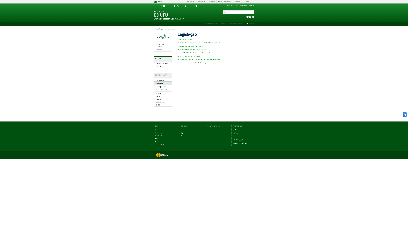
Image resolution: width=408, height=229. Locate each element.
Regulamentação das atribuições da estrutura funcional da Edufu (199, 43)
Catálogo (159, 50)
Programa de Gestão (160, 104)
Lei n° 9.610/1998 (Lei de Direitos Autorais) (192, 49)
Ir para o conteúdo (159, 6)
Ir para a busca (181, 6)
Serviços (223, 24)
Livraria (158, 93)
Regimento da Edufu (184, 39)
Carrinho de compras (211, 24)
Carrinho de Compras (160, 45)
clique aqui (203, 63)
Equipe (158, 96)
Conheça (158, 130)
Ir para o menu (170, 6)
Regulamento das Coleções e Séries (190, 46)
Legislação (171, 29)
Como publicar (161, 87)
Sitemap (251, 6)
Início (165, 29)
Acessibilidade (229, 6)
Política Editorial (161, 90)
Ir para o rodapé (192, 6)
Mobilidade (158, 136)
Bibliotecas (158, 139)
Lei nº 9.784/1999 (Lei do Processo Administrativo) (194, 53)
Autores (158, 67)
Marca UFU (158, 133)
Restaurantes (159, 142)
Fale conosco (250, 24)
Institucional (160, 80)
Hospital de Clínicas (161, 145)
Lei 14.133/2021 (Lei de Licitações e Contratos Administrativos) (199, 59)
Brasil (157, 2)
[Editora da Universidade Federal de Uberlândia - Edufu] (163, 35)
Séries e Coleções (162, 63)
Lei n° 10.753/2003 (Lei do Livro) (188, 56)
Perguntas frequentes (236, 24)
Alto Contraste (241, 6)
